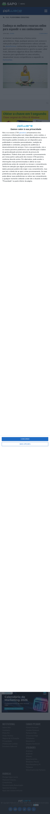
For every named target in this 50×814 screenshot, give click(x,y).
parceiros (22, 132)
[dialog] (25, 407)
